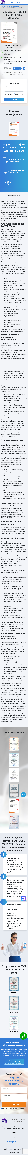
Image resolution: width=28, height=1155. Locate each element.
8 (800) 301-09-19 (14, 1141)
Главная (3, 6)
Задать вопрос (14, 1104)
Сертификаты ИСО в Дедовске (13, 6)
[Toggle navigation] (26, 2)
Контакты (14, 1134)
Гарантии (14, 1132)
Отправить (14, 99)
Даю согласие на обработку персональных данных (14, 95)
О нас (14, 1137)
